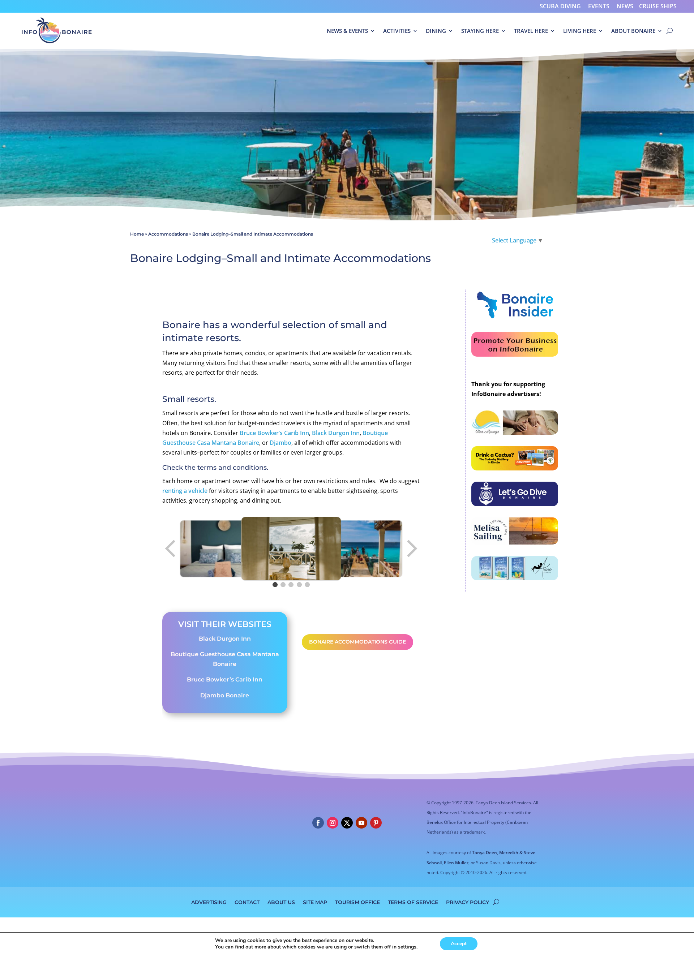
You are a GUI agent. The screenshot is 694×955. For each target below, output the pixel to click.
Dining (436, 30)
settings (407, 947)
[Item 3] (291, 584)
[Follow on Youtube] (361, 823)
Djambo (280, 443)
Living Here (579, 30)
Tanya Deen (484, 852)
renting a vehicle (184, 491)
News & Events (347, 30)
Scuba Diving (560, 6)
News (625, 6)
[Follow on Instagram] (332, 823)
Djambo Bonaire (224, 695)
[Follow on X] (347, 823)
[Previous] (171, 549)
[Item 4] (299, 584)
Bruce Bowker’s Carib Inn (274, 433)
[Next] (411, 549)
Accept (459, 943)
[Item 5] (307, 584)
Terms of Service (413, 902)
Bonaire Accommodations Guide (357, 641)
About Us (281, 902)
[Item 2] (283, 584)
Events (598, 6)
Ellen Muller (456, 863)
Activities (397, 30)
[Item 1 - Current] (275, 584)
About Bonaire (633, 30)
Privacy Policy (467, 902)
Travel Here (531, 30)
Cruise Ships (658, 6)
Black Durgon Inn (336, 433)
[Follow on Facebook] (318, 823)
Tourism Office (357, 902)
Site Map (315, 902)
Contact (247, 902)
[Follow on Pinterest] (376, 823)
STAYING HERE (480, 30)
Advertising (209, 902)
